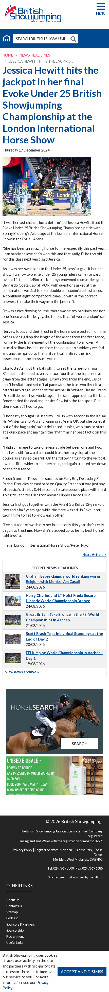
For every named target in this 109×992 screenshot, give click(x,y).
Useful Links (14, 942)
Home (8, 55)
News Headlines (35, 55)
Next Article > (94, 554)
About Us (12, 900)
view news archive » (22, 672)
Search (80, 743)
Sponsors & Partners (20, 924)
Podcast (12, 918)
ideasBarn (96, 877)
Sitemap (12, 912)
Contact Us (14, 906)
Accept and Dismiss (82, 971)
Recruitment (15, 936)
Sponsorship (15, 930)
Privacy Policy (22, 850)
